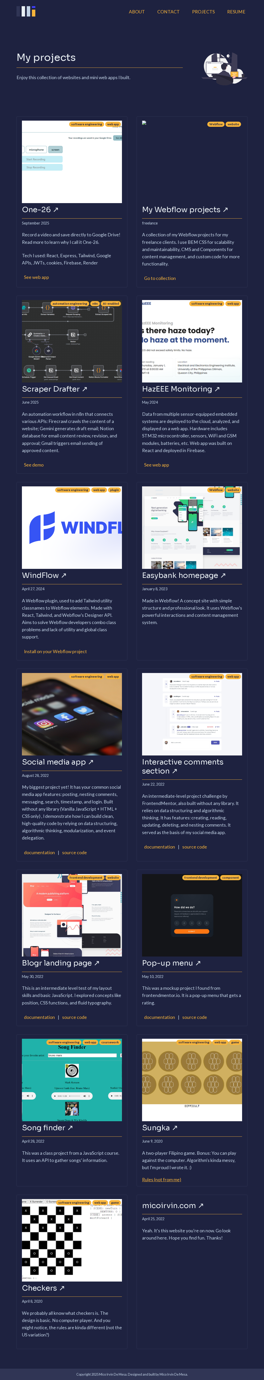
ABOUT (137, 11)
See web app (36, 277)
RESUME (236, 11)
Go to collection (160, 278)
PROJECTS (203, 11)
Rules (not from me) (161, 1179)
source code (74, 852)
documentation (39, 852)
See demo (34, 465)
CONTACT (168, 11)
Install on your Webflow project (55, 651)
